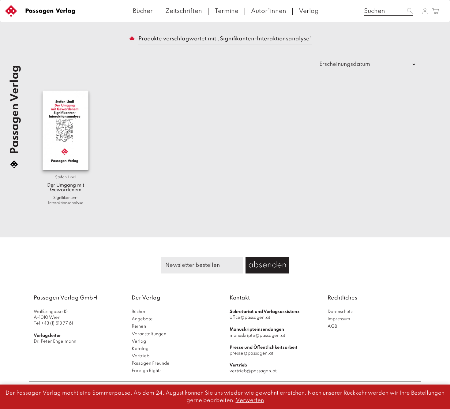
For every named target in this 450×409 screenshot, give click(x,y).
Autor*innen (268, 11)
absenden (267, 265)
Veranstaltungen (149, 334)
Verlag (309, 11)
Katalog (140, 349)
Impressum (339, 319)
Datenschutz (340, 312)
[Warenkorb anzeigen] (435, 11)
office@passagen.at (250, 317)
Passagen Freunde (151, 363)
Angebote (142, 319)
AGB (332, 326)
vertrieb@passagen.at (253, 371)
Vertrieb (140, 356)
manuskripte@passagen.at (257, 335)
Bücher (143, 11)
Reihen (139, 326)
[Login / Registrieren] (425, 11)
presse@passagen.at (251, 353)
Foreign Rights (146, 371)
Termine (226, 11)
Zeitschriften (183, 11)
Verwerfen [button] (250, 400)
